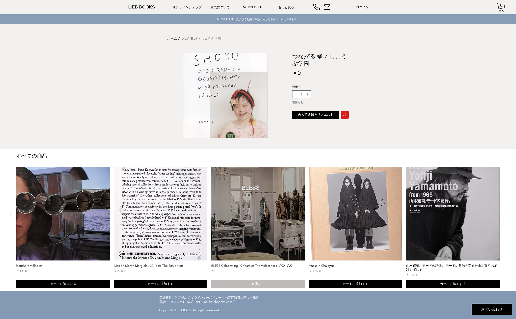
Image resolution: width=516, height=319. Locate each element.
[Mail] (327, 7)
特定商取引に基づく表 (240, 297)
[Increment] (307, 94)
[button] (501, 7)
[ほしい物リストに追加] (345, 115)
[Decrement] (295, 94)
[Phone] (316, 7)
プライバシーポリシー (206, 297)
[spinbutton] (301, 94)
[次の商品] (505, 213)
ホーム (172, 38)
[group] (258, 227)
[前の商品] (10, 213)
